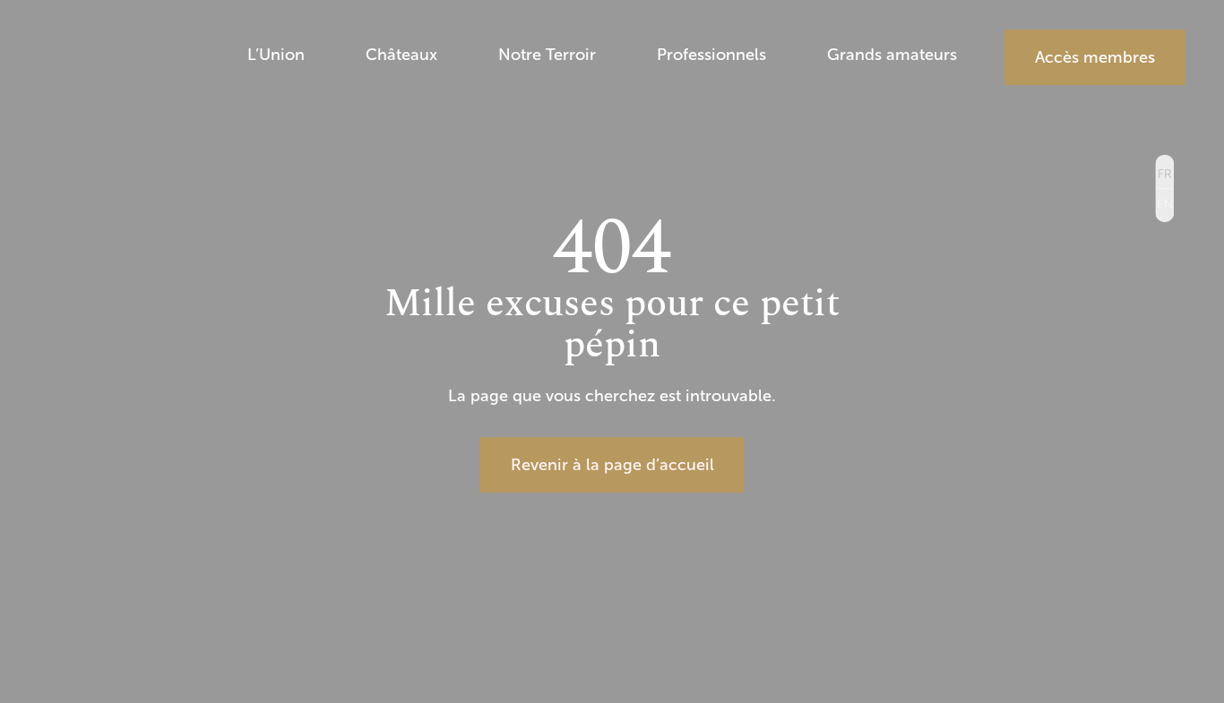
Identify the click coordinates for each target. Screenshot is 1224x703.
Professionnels (711, 56)
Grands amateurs (892, 56)
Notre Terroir (547, 56)
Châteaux (401, 56)
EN (1164, 204)
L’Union (276, 56)
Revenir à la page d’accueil (612, 465)
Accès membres (1095, 57)
